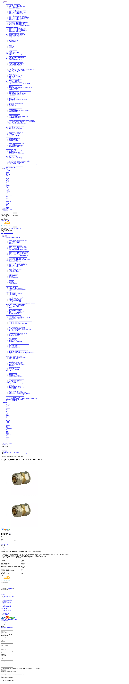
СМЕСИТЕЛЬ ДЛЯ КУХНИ (12, 15)
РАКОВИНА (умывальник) (12, 52)
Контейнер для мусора (14, 37)
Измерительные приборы (14, 114)
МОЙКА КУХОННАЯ (11, 53)
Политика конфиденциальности (8, 592)
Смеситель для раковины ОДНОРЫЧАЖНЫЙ (19, 25)
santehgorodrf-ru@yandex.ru (7, 233)
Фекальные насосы (13, 144)
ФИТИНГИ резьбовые (14, 88)
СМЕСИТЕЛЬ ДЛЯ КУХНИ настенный (18, 19)
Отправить (3, 654)
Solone (7, 203)
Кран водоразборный (13, 111)
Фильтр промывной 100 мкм (15, 64)
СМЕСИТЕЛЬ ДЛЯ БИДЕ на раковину (18, 30)
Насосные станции (13, 139)
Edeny (7, 173)
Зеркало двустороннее (14, 36)
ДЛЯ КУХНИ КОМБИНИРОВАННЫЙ (18, 16)
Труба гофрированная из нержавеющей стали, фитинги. (21, 120)
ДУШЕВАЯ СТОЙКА (14, 73)
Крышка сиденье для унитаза (15, 35)
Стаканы (11, 47)
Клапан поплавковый (13, 115)
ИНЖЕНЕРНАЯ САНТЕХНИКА (13, 81)
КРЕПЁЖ (11, 86)
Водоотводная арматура (8, 605)
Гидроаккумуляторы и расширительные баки (19, 110)
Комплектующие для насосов (15, 146)
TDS (7, 197)
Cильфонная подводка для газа (16, 103)
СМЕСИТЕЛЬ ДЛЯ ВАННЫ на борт (17, 12)
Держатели (11, 48)
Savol (7, 176)
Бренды (5, 168)
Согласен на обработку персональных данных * (21, 634)
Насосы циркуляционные (14, 138)
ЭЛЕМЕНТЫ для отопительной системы (18, 99)
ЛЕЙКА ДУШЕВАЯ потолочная (16, 71)
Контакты (5, 210)
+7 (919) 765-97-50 (5, 220)
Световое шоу (12, 151)
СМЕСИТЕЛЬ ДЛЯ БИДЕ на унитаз (17, 31)
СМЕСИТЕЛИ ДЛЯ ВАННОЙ (13, 4)
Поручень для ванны (13, 40)
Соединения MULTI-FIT (11, 167)
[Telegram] (7, 529)
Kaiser (7, 172)
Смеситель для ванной (8, 596)
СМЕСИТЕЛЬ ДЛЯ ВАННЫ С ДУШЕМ (18, 6)
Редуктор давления (13, 109)
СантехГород (10, 588)
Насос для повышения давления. (16, 145)
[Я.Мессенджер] (1, 529)
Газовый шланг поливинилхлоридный (17, 123)
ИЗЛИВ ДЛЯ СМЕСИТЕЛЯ (15, 75)
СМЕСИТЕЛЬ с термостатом (15, 11)
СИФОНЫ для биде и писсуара (16, 132)
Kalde (7, 192)
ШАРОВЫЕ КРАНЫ (13, 97)
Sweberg (8, 191)
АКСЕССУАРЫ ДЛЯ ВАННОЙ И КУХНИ (16, 34)
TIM (7, 169)
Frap (7, 179)
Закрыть (2, 682)
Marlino (7, 190)
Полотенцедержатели (13, 44)
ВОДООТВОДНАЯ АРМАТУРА (13, 127)
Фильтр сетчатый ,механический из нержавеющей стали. (22, 69)
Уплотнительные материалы (15, 108)
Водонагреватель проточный (15, 157)
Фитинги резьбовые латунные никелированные (20, 91)
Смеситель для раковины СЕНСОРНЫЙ (18, 24)
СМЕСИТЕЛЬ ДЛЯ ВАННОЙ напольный (18, 13)
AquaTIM (8, 170)
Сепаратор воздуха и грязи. (15, 65)
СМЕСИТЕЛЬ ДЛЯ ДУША (15, 8)
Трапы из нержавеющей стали (15, 129)
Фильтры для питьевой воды (15, 59)
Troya (7, 202)
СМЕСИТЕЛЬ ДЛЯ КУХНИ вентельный (18, 18)
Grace (7, 196)
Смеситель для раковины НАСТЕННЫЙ (18, 23)
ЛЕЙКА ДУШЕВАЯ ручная (15, 79)
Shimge (7, 188)
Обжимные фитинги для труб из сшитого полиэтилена (21, 118)
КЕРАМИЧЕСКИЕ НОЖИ (15, 152)
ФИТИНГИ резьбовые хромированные (18, 89)
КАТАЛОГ (3, 594)
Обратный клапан (13, 106)
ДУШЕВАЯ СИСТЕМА (14, 7)
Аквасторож (9, 195)
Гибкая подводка (12, 105)
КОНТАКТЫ (4, 608)
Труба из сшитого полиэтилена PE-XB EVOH (19, 83)
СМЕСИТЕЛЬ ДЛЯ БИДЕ (12, 27)
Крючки (10, 45)
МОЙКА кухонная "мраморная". (16, 57)
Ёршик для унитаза (13, 41)
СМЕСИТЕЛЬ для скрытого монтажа (17, 10)
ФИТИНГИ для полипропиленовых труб (18, 116)
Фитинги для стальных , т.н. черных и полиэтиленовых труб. (23, 164)
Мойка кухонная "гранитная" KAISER (17, 56)
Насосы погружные (13, 140)
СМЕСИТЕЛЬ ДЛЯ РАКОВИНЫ (13, 21)
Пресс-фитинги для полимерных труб (17, 93)
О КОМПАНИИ (7, 610)
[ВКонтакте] (3, 529)
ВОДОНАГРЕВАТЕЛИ (11, 156)
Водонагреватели (7, 606)
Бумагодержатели (13, 50)
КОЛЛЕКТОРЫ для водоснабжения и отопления (20, 95)
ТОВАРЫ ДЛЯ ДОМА (11, 149)
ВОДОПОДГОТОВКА (11, 58)
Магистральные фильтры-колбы (16, 62)
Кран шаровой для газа (14, 124)
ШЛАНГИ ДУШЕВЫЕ (14, 80)
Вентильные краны (13, 112)
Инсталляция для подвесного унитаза (14, 166)
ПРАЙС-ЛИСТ (6, 613)
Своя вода (8, 201)
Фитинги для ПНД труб (14, 163)
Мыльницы (11, 46)
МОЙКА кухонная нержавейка (16, 54)
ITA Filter (8, 182)
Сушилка (11, 42)
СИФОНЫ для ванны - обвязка (16, 128)
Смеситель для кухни (8, 597)
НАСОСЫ (8, 137)
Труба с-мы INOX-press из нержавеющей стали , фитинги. (22, 121)
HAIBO (7, 180)
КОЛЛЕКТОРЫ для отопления (16, 100)
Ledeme (7, 187)
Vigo (7, 184)
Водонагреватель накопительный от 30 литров (19, 161)
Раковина (5, 601)
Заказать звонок (4, 620)
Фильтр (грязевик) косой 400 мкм (16, 68)
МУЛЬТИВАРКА (13, 155)
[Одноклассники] (5, 529)
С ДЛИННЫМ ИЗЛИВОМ (15, 5)
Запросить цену (4, 544)
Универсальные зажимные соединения (15, 162)
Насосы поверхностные (14, 141)
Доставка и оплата (7, 209)
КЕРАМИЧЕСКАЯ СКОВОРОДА (16, 153)
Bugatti (7, 178)
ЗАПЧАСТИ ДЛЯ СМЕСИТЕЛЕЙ (17, 77)
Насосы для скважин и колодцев (16, 143)
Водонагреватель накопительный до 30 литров (19, 159)
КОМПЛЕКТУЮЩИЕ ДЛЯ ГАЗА (14, 122)
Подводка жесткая (13, 104)
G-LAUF (8, 174)
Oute (7, 175)
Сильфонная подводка (14, 101)
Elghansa (8, 185)
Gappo (7, 205)
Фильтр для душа (12, 60)
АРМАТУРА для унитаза (14, 133)
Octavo (7, 198)
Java (7, 204)
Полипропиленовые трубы (15, 117)
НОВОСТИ (6, 614)
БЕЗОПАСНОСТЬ (10, 134)
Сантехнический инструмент (15, 85)
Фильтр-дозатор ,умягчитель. (15, 66)
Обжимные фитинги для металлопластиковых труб (20, 87)
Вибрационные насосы (14, 147)
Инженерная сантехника (9, 603)
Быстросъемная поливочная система (17, 94)
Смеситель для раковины (9, 598)
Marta (7, 193)
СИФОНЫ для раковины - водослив (17, 130)
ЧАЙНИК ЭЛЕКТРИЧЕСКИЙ (16, 150)
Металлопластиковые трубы (15, 82)
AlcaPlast (8, 186)
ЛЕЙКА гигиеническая (14, 74)
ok (1, 676)
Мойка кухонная (7, 602)
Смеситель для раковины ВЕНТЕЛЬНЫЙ (18, 22)
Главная (5, 1)
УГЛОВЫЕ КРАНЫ (13, 98)
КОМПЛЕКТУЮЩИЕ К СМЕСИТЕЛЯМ (15, 70)
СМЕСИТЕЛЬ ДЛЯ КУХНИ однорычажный (19, 17)
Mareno (7, 199)
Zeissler (7, 207)
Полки (10, 51)
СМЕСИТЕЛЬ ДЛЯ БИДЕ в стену (16, 33)
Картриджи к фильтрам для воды (16, 63)
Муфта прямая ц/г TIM (8, 455)
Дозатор (10, 39)
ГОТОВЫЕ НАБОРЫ (14, 135)
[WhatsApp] (9, 529)
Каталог (5, 2)
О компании (6, 208)
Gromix (7, 181)
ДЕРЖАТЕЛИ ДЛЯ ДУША (15, 76)
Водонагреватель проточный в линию (17, 158)
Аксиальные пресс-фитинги (15, 92)
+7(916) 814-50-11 (11, 228)
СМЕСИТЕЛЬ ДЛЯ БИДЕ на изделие (17, 29)
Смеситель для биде (7, 600)
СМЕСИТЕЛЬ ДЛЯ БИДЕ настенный (17, 28)
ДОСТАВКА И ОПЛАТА (9, 612)
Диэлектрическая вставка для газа (16, 126)
